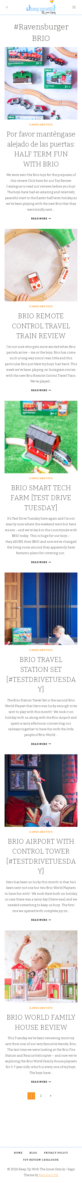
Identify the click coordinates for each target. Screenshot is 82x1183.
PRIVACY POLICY (56, 1152)
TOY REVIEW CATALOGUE (41, 1160)
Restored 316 (48, 1175)
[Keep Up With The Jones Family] (41, 7)
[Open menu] (73, 7)
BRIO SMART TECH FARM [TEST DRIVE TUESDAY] (40, 498)
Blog (33, 1152)
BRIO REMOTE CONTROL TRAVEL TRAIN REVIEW (41, 326)
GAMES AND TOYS (41, 124)
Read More (41, 218)
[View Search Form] (7, 7)
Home (18, 1152)
